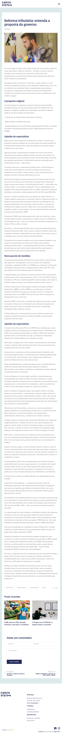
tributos (44, 587)
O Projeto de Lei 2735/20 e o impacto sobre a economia (42, 623)
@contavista (11, 729)
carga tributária (9, 587)
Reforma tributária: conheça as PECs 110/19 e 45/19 (45, 674)
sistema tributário (34, 587)
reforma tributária (21, 587)
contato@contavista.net (33, 711)
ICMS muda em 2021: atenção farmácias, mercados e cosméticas (16, 623)
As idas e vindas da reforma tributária (16, 674)
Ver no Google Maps (32, 703)
